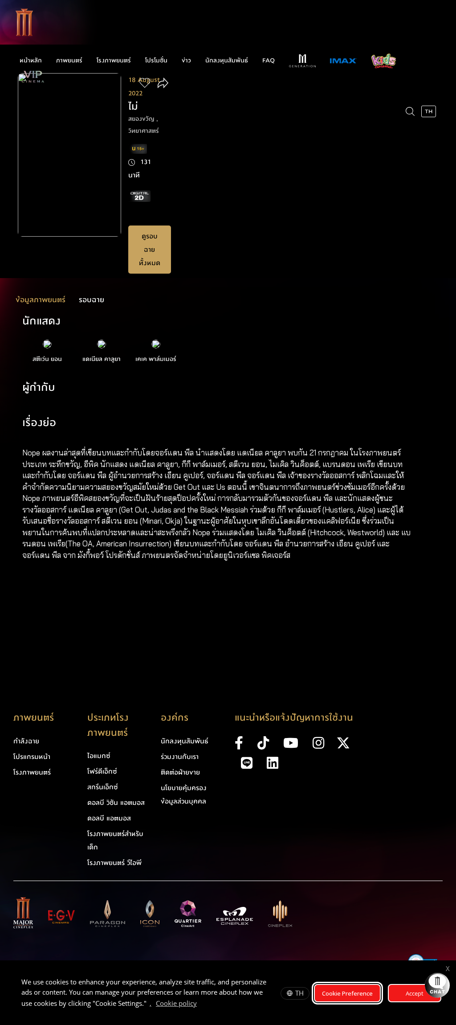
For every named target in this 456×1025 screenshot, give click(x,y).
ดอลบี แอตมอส (109, 818)
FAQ (268, 60)
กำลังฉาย (26, 741)
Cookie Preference (347, 993)
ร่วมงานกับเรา (180, 757)
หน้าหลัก (31, 60)
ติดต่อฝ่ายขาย (180, 772)
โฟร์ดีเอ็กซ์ (102, 771)
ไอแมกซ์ (98, 756)
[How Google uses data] (201, 1004)
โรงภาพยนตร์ (114, 60)
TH (299, 992)
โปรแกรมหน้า (31, 757)
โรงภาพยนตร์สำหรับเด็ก (115, 840)
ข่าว (186, 60)
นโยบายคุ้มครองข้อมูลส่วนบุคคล (184, 794)
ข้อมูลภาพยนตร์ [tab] (40, 299)
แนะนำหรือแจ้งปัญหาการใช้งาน (294, 718)
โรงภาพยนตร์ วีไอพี (114, 863)
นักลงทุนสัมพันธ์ (226, 60)
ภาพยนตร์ (69, 60)
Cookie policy (176, 1003)
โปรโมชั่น (156, 60)
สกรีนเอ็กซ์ (102, 787)
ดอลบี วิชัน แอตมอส (116, 803)
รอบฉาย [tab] (91, 299)
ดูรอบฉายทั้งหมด (149, 249)
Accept (414, 993)
